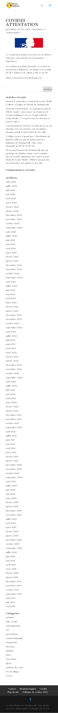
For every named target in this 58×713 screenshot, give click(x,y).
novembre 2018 (13, 540)
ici (40, 78)
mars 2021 (11, 452)
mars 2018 (11, 569)
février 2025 (12, 257)
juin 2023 (10, 340)
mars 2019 (11, 527)
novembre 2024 (14, 269)
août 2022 (11, 381)
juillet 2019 (11, 519)
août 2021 (11, 431)
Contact (12, 689)
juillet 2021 (11, 436)
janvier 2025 (12, 261)
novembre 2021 (13, 419)
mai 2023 (10, 344)
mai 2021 (10, 444)
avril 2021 (11, 448)
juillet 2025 (11, 236)
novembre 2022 (14, 369)
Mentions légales (28, 689)
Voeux (9, 675)
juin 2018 (10, 556)
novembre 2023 (14, 319)
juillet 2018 (11, 552)
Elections (10, 646)
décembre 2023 (14, 315)
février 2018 (12, 573)
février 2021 (12, 456)
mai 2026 (10, 194)
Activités (10, 617)
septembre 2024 (14, 277)
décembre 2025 (14, 215)
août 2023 (11, 332)
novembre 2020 (14, 469)
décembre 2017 (13, 581)
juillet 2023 (11, 336)
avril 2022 (11, 398)
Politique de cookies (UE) (35, 692)
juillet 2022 (11, 386)
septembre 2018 (14, 548)
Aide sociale (11, 621)
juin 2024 (10, 290)
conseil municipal (14, 638)
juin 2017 (10, 602)
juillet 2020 (11, 485)
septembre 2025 (14, 227)
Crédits (43, 689)
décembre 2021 (13, 415)
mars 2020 (11, 498)
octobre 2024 (12, 273)
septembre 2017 (14, 594)
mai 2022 (10, 394)
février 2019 (12, 531)
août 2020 (11, 481)
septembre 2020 (14, 477)
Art (7, 630)
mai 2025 (10, 244)
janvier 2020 (12, 506)
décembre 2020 (14, 465)
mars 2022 (11, 402)
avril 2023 (11, 348)
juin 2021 (10, 440)
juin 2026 (10, 190)
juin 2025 (10, 240)
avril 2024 (11, 298)
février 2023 (12, 357)
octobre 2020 (12, 473)
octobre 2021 (12, 423)
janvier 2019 (12, 535)
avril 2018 (11, 565)
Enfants (9, 651)
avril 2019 (11, 523)
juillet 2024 (11, 286)
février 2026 (12, 207)
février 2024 (12, 307)
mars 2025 (11, 252)
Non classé (37, 29)
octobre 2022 (12, 373)
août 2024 (11, 282)
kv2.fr (47, 708)
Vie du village (12, 671)
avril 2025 (11, 248)
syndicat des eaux (14, 667)
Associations (12, 634)
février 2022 (12, 406)
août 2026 (11, 182)
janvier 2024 (12, 311)
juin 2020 (10, 490)
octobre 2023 (12, 323)
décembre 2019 (14, 510)
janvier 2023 (12, 361)
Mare (8, 655)
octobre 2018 (12, 544)
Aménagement (13, 626)
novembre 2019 (14, 515)
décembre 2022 (14, 365)
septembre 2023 (14, 327)
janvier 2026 (12, 211)
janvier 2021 (12, 460)
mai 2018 (10, 560)
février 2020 (12, 502)
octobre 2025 (12, 223)
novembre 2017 (13, 585)
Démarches (11, 642)
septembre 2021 (14, 427)
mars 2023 (11, 352)
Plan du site (13, 692)
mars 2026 (11, 202)
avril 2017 (11, 606)
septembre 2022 (14, 377)
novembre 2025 (14, 219)
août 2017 (11, 598)
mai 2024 (10, 294)
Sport (8, 663)
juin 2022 (10, 390)
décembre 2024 (14, 265)
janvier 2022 (12, 411)
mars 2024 (11, 302)
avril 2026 (11, 198)
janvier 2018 (12, 577)
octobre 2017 (12, 590)
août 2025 (11, 232)
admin (13, 29)
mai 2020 (10, 494)
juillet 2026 (11, 186)
